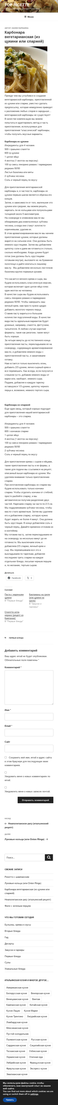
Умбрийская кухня (16, 1062)
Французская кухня (40, 1062)
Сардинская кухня (16, 1045)
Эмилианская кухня (16, 1074)
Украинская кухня (15, 1056)
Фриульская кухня (16, 1068)
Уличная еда (36, 1056)
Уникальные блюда (15, 968)
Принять (10, 1100)
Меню (31, 16)
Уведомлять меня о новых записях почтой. (27, 791)
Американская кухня (17, 987)
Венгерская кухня (40, 993)
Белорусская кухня (16, 993)
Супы (8, 962)
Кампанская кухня (16, 1004)
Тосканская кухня (15, 1051)
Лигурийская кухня (37, 1016)
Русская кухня (39, 1039)
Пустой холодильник (17, 1033)
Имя (8, 710)
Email (8, 726)
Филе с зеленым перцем (18, 905)
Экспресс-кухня (38, 1068)
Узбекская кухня (38, 1051)
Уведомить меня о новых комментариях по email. (27, 778)
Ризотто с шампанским (17, 876)
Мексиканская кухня (17, 1027)
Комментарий (13, 667)
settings (34, 1094)
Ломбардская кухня (16, 1022)
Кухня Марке (31, 1010)
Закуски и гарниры (14, 949)
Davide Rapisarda (20, 28)
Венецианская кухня (17, 999)
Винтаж (36, 999)
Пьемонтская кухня (16, 1039)
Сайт (7, 741)
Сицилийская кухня (40, 1045)
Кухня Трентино (14, 1016)
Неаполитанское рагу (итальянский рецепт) (28, 899)
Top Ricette (17, 4)
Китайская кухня (38, 1004)
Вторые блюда (12, 930)
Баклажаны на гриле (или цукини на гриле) (39, 597)
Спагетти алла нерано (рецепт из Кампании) (14, 615)
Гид (6, 937)
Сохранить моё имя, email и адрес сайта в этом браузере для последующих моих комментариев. (28, 761)
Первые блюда (16, 638)
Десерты (9, 943)
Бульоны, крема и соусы (18, 924)
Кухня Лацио (13, 1010)
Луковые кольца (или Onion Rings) (23, 883)
